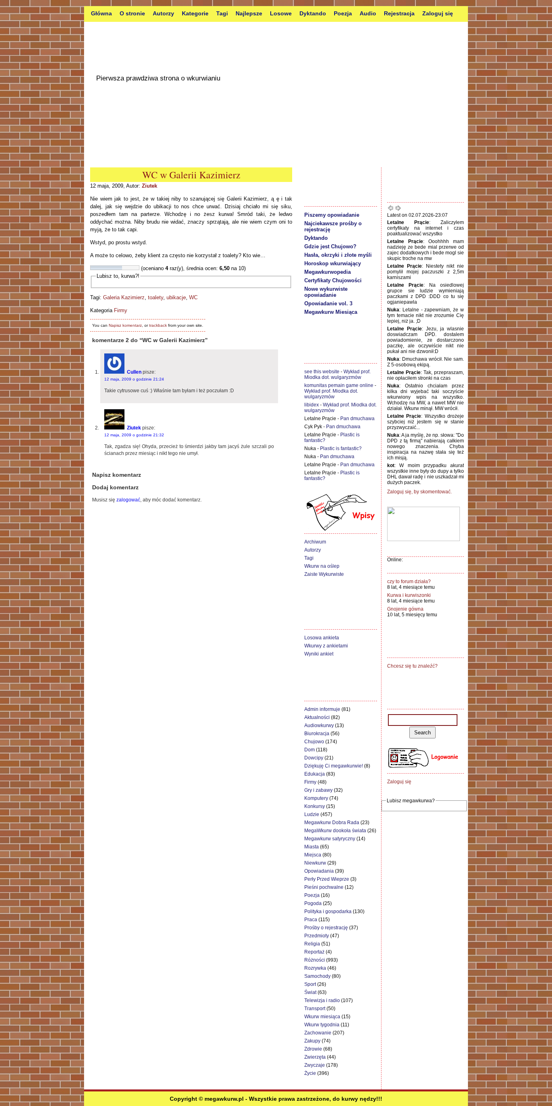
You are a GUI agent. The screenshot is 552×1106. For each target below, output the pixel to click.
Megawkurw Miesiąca (330, 312)
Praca (310, 919)
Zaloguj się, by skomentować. (419, 492)
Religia (312, 944)
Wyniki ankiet (318, 654)
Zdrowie (313, 1049)
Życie (310, 1073)
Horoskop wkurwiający (332, 263)
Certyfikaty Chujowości (333, 280)
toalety (155, 297)
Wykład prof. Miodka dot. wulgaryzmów (337, 374)
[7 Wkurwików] (122, 267)
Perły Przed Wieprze (326, 879)
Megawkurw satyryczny (329, 839)
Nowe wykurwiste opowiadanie (326, 292)
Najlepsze (249, 13)
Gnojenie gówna (405, 609)
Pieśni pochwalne (323, 887)
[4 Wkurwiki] (107, 267)
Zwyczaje (314, 1065)
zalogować (128, 500)
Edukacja (314, 774)
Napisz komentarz (125, 325)
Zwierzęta (315, 1057)
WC (193, 297)
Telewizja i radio (322, 1000)
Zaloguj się (437, 13)
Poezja (343, 13)
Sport (310, 984)
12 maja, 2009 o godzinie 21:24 (134, 379)
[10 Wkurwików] (136, 267)
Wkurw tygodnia (321, 1025)
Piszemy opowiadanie (331, 215)
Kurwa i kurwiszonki (409, 595)
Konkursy (314, 806)
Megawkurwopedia (327, 272)
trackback (158, 325)
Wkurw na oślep (321, 566)
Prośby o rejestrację (326, 927)
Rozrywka (315, 968)
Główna (101, 13)
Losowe (281, 13)
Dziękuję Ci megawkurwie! (333, 766)
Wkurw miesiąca (322, 1016)
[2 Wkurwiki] (97, 267)
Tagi (222, 13)
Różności (314, 960)
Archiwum (315, 542)
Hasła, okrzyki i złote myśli (338, 255)
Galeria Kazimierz (124, 297)
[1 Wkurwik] (93, 267)
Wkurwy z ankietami (326, 646)
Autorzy (163, 13)
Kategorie (195, 13)
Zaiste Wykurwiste (324, 574)
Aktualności (317, 717)
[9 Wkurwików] (131, 267)
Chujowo (314, 741)
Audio (368, 13)
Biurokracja (316, 733)
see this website (321, 371)
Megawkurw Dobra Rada (331, 822)
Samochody (317, 976)
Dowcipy (313, 758)
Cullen (134, 372)
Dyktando (312, 13)
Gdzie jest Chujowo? (330, 246)
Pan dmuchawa (357, 418)
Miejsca (312, 855)
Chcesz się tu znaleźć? (412, 666)
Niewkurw (315, 863)
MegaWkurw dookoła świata (335, 830)
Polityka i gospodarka (328, 911)
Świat (310, 992)
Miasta (311, 847)
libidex (311, 405)
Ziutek (149, 186)
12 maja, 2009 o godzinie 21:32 (134, 435)
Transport (314, 1008)
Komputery (316, 798)
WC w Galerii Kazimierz (191, 174)
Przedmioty (316, 936)
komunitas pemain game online (338, 385)
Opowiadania (319, 871)
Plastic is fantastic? (341, 448)
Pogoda (313, 903)
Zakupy (312, 1041)
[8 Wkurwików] (126, 267)
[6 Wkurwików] (117, 267)
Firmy (120, 310)
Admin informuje (322, 709)
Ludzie (311, 814)
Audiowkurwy (319, 725)
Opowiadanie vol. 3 (328, 303)
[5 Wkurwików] (112, 267)
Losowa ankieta (321, 638)
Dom (309, 750)
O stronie (132, 13)
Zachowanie (317, 1033)
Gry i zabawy (318, 790)
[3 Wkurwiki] (102, 267)
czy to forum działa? (409, 581)
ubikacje (176, 297)
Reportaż (314, 952)
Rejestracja (399, 13)
